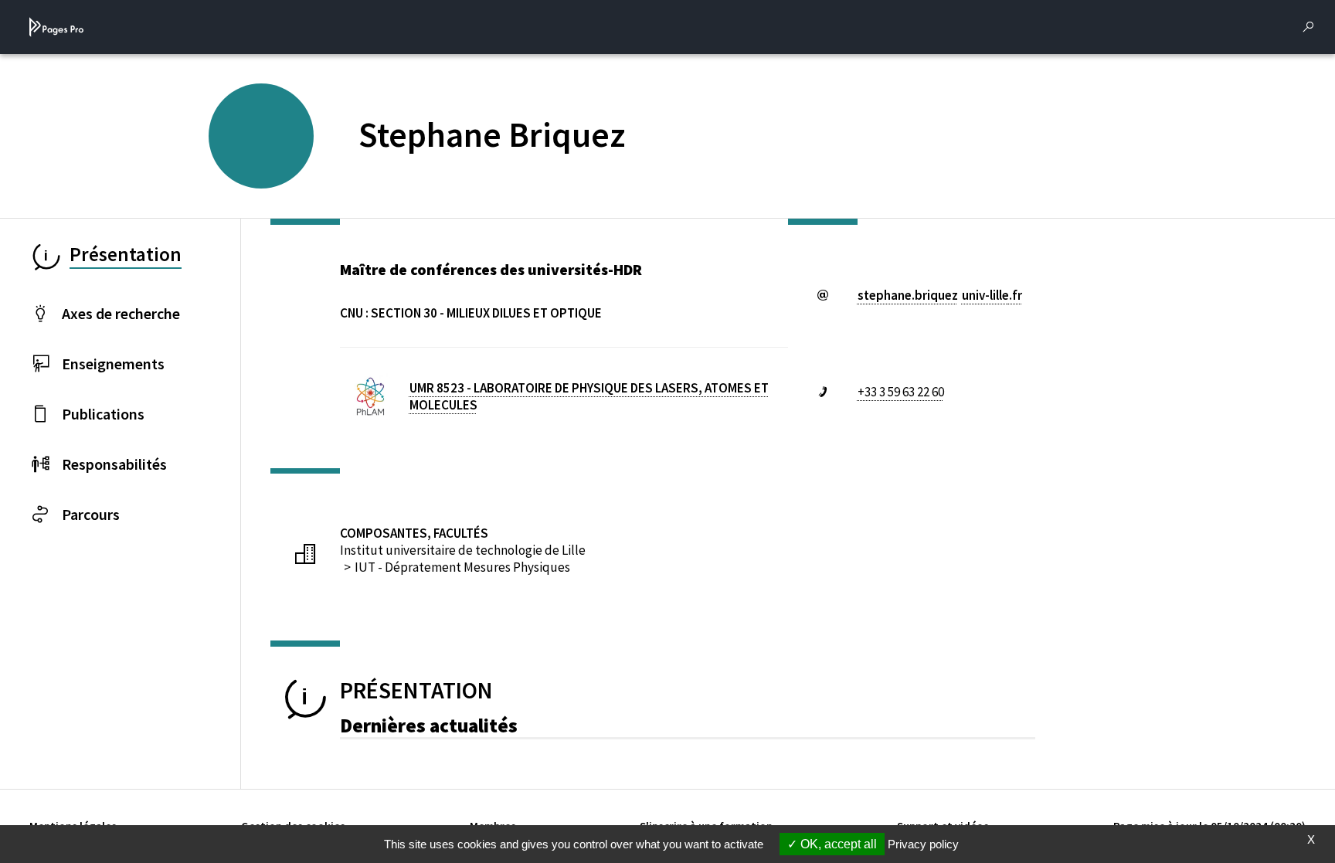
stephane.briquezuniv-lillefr (940, 295)
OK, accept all (837, 844)
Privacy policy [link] (923, 844)
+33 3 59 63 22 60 (901, 391)
